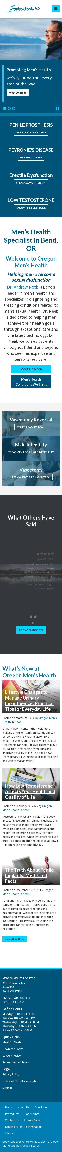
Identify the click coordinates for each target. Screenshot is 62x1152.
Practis (24, 1145)
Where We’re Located (19, 978)
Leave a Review (31, 630)
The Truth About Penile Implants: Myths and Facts (29, 875)
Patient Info (32, 1114)
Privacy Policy (10, 1074)
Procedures (12, 1114)
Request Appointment (16, 1062)
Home (9, 1107)
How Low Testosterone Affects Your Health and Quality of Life (30, 791)
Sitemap (7, 1088)
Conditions (41, 1107)
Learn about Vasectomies (25, 95)
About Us (23, 1107)
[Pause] (57, 108)
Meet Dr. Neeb (31, 369)
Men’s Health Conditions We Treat (31, 381)
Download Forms (12, 1049)
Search (35, 1145)
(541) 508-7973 (21, 998)
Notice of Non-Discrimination (20, 1081)
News (17, 722)
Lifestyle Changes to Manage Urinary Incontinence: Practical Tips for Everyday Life (29, 700)
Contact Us (12, 1120)
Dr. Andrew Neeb (22, 287)
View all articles (14, 939)
